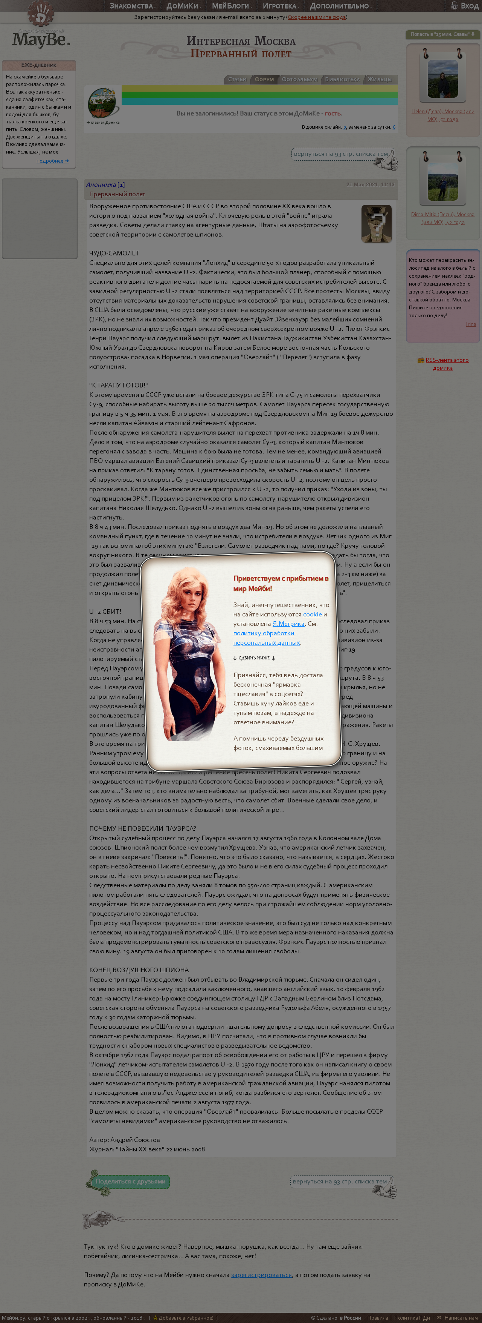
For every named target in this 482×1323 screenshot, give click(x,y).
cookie (312, 614)
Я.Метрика (289, 624)
